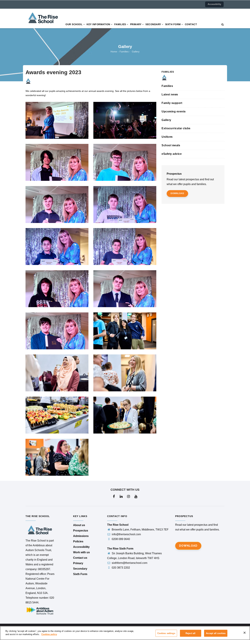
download (177, 193)
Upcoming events (174, 111)
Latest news (170, 94)
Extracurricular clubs (176, 128)
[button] (222, 24)
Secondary (153, 24)
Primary (136, 24)
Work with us (81, 552)
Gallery (166, 120)
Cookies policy (49, 634)
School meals (171, 145)
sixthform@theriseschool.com (129, 562)
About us (79, 525)
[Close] (244, 632)
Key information (99, 24)
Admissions (81, 536)
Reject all (190, 633)
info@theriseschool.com (126, 534)
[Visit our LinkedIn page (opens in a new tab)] (121, 496)
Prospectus (80, 530)
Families (120, 24)
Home (114, 51)
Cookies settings (166, 633)
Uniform (167, 136)
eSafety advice (172, 153)
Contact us (80, 557)
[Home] (43, 11)
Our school (74, 24)
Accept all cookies (216, 633)
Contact (191, 24)
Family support (172, 103)
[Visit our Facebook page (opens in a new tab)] (114, 496)
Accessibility (214, 4)
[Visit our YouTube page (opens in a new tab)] (136, 496)
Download (188, 545)
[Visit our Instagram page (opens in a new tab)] (129, 496)
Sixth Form (173, 24)
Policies (78, 541)
